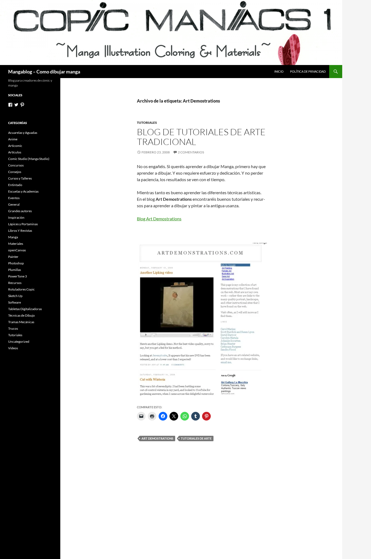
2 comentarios (191, 152)
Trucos (13, 328)
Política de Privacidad (308, 71)
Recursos (14, 283)
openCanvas (17, 250)
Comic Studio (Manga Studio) (28, 159)
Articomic (15, 146)
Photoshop (16, 263)
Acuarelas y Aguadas (22, 133)
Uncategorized (18, 341)
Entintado (15, 185)
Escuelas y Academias (23, 191)
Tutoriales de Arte (196, 438)
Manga (13, 237)
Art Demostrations (157, 438)
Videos (13, 348)
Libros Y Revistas (20, 230)
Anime (12, 139)
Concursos (16, 165)
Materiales (15, 244)
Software (14, 302)
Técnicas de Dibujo (21, 315)
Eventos (14, 198)
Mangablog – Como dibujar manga (44, 72)
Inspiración (16, 217)
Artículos (14, 152)
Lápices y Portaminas (23, 224)
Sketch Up (15, 296)
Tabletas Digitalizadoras (25, 309)
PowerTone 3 (17, 276)
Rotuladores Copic (21, 289)
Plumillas (14, 270)
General (14, 204)
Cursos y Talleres (20, 178)
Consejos (14, 172)
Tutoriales (147, 123)
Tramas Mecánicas (21, 322)
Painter (13, 257)
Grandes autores (20, 211)
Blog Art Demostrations (159, 218)
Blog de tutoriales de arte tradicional (201, 136)
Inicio (279, 71)
